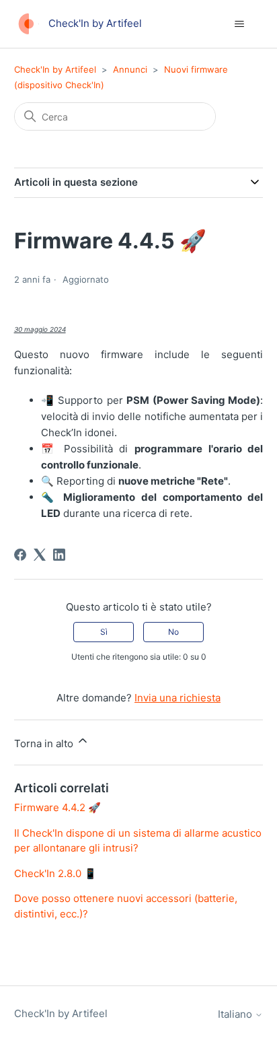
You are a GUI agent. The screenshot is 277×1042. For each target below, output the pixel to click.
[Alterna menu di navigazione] (239, 24)
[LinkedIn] (59, 555)
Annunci (130, 69)
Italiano (236, 1014)
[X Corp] (40, 555)
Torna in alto (45, 743)
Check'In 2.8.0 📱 (55, 873)
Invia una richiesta (177, 697)
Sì (104, 632)
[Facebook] (20, 555)
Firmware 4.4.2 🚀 (57, 807)
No (173, 632)
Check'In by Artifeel (55, 69)
